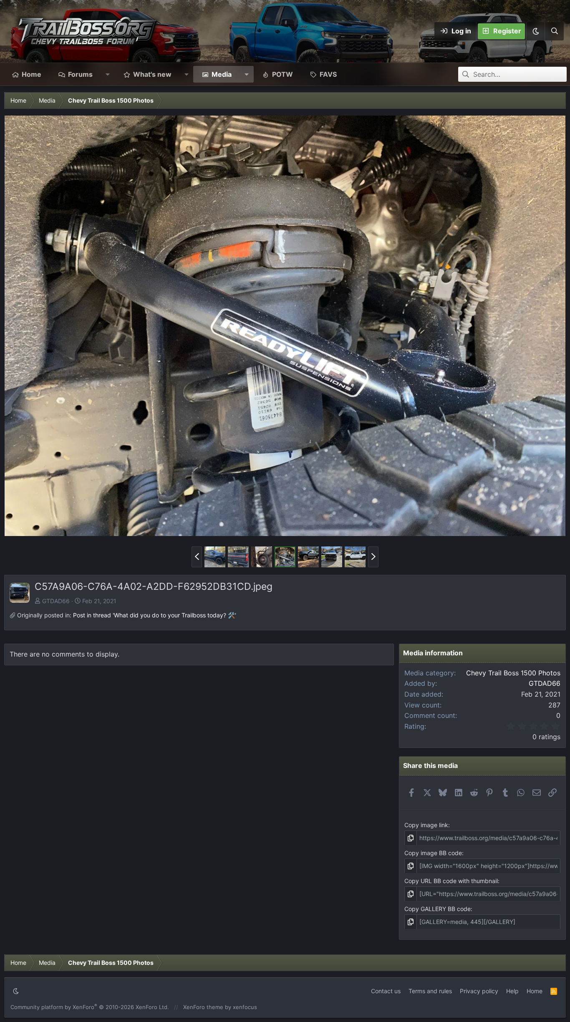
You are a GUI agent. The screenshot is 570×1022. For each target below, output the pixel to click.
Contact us (386, 990)
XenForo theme (203, 1007)
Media (222, 74)
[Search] (554, 31)
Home (31, 74)
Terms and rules (430, 990)
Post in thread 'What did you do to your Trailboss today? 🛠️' (154, 615)
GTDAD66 (56, 600)
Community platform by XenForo (89, 1007)
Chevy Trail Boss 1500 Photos (513, 673)
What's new (152, 74)
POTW (282, 74)
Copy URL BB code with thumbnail (451, 880)
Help (512, 990)
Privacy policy (479, 990)
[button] (535, 31)
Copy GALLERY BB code (437, 908)
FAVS (328, 74)
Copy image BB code (433, 852)
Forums (80, 74)
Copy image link (426, 824)
